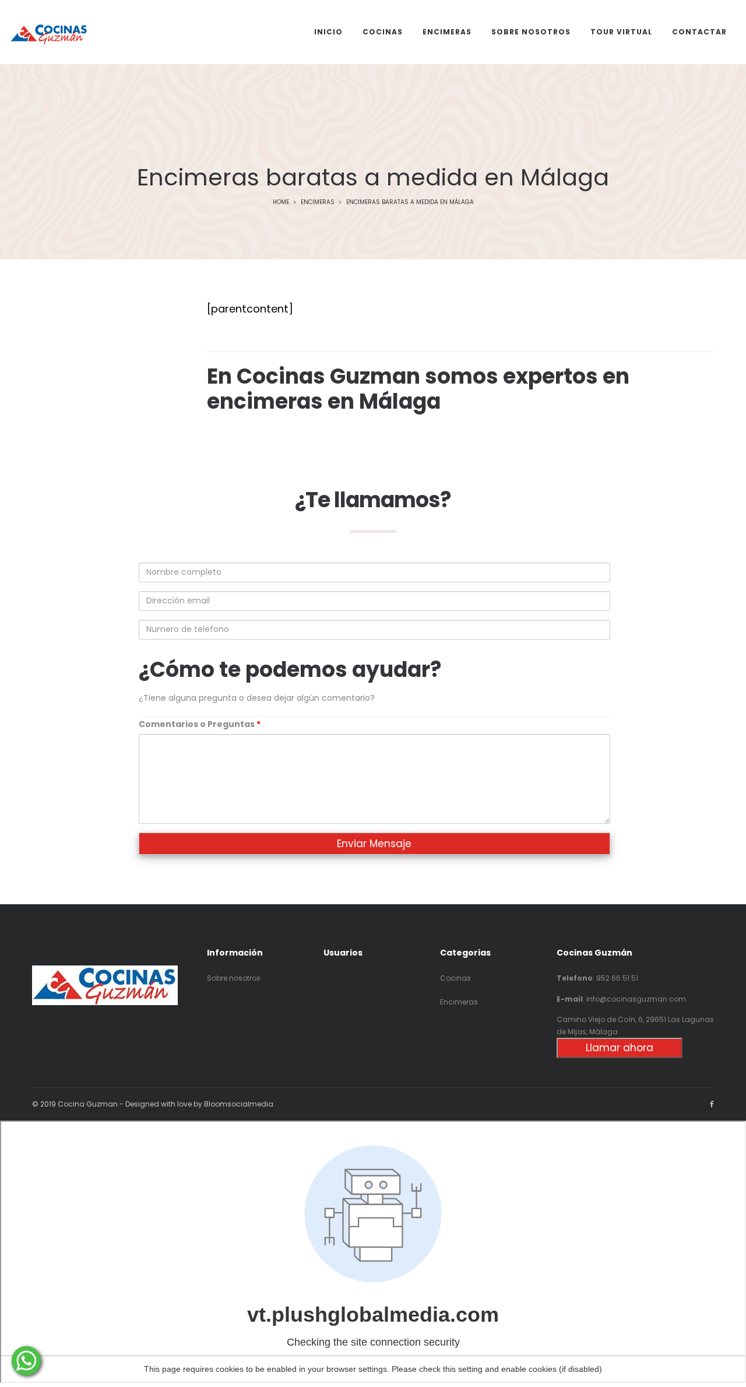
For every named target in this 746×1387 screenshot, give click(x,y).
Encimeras (318, 202)
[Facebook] (712, 1104)
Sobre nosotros (234, 978)
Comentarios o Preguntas (200, 724)
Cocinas (455, 978)
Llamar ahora (619, 1048)
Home (281, 202)
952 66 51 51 (617, 978)
